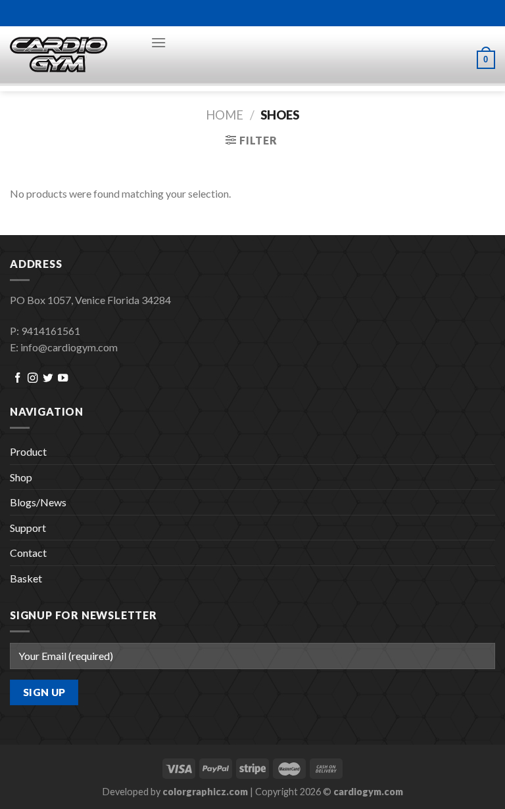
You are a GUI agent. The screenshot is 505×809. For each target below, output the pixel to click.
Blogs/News (38, 502)
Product (28, 451)
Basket (26, 578)
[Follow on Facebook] (17, 378)
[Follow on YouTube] (63, 378)
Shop (21, 477)
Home (224, 115)
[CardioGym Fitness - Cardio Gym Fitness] (70, 55)
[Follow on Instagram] (32, 378)
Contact (28, 552)
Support (28, 527)
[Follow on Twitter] (48, 378)
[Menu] (158, 42)
